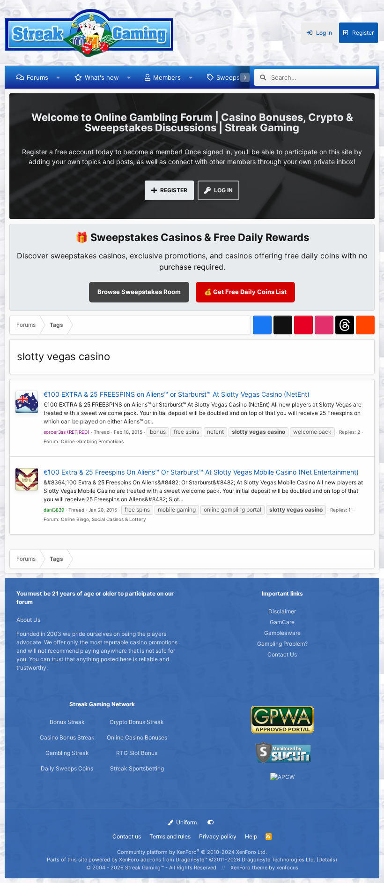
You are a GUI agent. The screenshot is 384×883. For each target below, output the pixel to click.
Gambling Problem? (282, 643)
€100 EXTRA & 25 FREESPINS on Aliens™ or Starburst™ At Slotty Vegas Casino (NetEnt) (177, 394)
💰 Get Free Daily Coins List (245, 291)
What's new (102, 77)
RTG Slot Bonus (136, 752)
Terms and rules (170, 836)
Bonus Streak (67, 721)
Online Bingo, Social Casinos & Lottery (103, 519)
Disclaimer (282, 611)
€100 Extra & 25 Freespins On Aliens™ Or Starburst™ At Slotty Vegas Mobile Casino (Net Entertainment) (201, 472)
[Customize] (210, 822)
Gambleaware (282, 632)
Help (251, 836)
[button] (58, 77)
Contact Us (282, 654)
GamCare (282, 622)
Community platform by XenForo (192, 852)
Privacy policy (217, 836)
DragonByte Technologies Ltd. (278, 859)
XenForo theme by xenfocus (264, 867)
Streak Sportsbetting (137, 768)
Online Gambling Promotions (92, 441)
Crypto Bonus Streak (137, 721)
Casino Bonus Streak (67, 737)
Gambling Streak (67, 752)
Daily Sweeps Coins (67, 768)
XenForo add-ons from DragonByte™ (163, 859)
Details (326, 859)
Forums (37, 77)
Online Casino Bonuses (137, 737)
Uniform (186, 822)
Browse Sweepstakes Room (139, 291)
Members (167, 77)
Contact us (126, 836)
